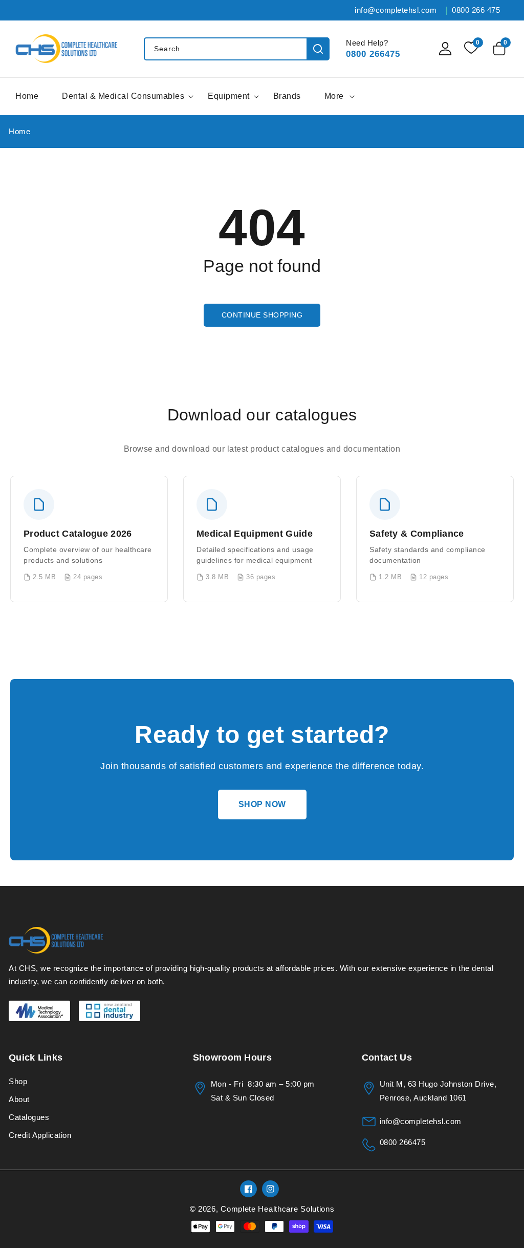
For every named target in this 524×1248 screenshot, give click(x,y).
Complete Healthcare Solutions (277, 1208)
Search (318, 48)
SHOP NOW (262, 804)
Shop (18, 1081)
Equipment (229, 96)
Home (19, 131)
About (19, 1099)
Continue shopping (262, 315)
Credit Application (40, 1135)
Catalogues (29, 1117)
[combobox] (236, 48)
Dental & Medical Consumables (123, 96)
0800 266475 (373, 54)
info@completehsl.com (421, 1121)
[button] (501, 48)
